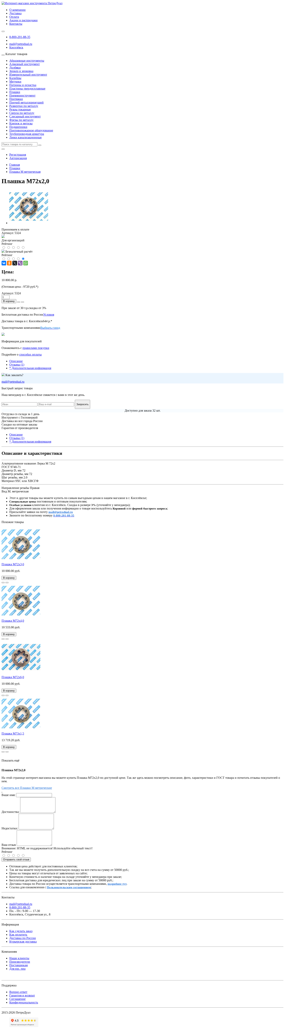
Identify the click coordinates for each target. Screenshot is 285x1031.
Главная (14, 164)
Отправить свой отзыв (16, 859)
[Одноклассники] (9, 263)
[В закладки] (3, 582)
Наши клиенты (19, 958)
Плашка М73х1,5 (13, 733)
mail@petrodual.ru (13, 381)
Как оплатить (18, 934)
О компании (17, 9)
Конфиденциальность (23, 1002)
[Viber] (20, 263)
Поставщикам (18, 965)
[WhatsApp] (25, 263)
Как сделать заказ (20, 931)
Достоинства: (10, 811)
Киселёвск (16, 47)
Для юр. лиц (17, 968)
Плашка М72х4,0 (13, 620)
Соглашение (17, 999)
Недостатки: (10, 828)
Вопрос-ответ (18, 992)
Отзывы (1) (16, 364)
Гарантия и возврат (22, 995)
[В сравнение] (7, 582)
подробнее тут (117, 883)
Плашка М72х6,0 (13, 677)
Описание (16, 361)
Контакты (15, 23)
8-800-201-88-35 (19, 37)
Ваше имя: (8, 795)
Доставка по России (22, 938)
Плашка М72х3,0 (13, 564)
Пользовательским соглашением (69, 887)
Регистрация (17, 154)
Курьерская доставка (23, 941)
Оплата (14, 16)
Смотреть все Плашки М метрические (27, 787)
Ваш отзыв (9, 844)
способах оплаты (30, 354)
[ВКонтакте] (4, 263)
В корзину (9, 301)
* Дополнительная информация (30, 368)
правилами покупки (35, 348)
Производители (19, 961)
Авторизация (18, 158)
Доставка (15, 13)
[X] (14, 263)
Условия (48, 314)
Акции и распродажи (23, 20)
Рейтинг (7, 851)
